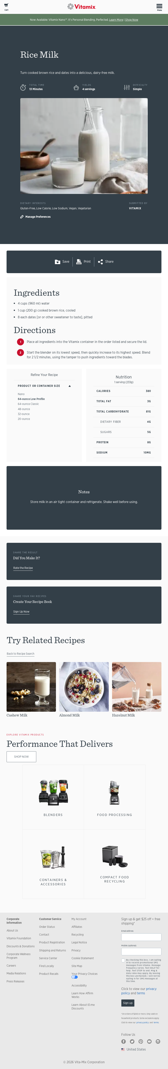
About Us (12, 930)
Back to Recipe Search (20, 653)
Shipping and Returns (52, 950)
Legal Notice (79, 942)
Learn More (116, 20)
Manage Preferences (38, 217)
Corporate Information (14, 921)
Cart (6, 10)
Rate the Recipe (23, 568)
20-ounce (24, 419)
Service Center (48, 958)
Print (87, 261)
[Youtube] (149, 1041)
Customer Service (50, 919)
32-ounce (24, 414)
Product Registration (52, 942)
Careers (11, 965)
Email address (127, 931)
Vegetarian (84, 208)
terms (141, 993)
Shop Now (131, 20)
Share (109, 261)
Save (65, 261)
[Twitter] (132, 1041)
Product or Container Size (39, 386)
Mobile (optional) (128, 945)
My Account (79, 919)
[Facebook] (123, 1041)
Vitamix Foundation (19, 938)
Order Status (47, 927)
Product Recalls (48, 974)
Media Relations (16, 973)
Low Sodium (60, 208)
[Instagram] (158, 1041)
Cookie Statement (83, 958)
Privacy (76, 950)
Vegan (73, 208)
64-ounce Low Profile (31, 399)
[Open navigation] (159, 5)
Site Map (77, 966)
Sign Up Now (21, 611)
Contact (44, 934)
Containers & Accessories (53, 882)
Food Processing (114, 815)
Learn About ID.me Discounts (83, 1006)
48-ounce (24, 409)
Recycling (78, 934)
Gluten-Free (27, 208)
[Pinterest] (140, 1041)
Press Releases (15, 981)
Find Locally (46, 966)
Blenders (53, 815)
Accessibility (79, 985)
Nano (21, 394)
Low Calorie (43, 208)
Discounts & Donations (21, 946)
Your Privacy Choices (85, 974)
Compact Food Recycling (114, 879)
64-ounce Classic (28, 404)
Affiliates (77, 927)
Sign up (128, 1003)
